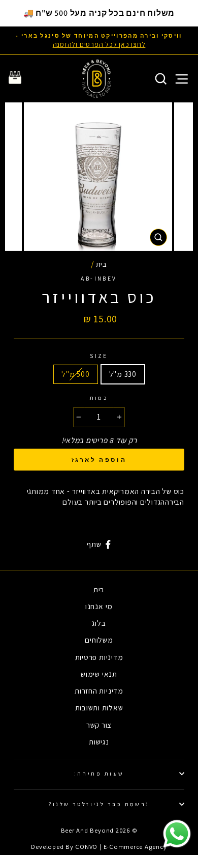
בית (101, 264)
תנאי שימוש (99, 674)
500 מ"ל (75, 374)
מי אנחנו (99, 606)
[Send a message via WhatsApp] (177, 834)
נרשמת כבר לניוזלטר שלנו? (99, 804)
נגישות (99, 741)
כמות (99, 397)
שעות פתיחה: (99, 773)
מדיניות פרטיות (99, 657)
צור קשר (99, 725)
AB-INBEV (99, 278)
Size (99, 356)
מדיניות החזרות (99, 690)
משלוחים (99, 640)
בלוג (99, 623)
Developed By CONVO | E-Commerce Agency (99, 846)
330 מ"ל (123, 374)
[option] (99, 40)
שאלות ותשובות (99, 707)
